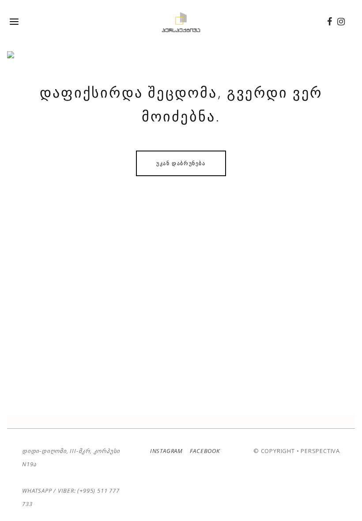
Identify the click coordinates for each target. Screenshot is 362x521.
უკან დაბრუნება (180, 163)
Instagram (166, 451)
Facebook (204, 451)
